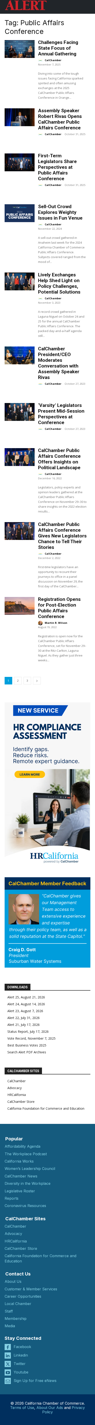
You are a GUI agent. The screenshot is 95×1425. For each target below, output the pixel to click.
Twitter (20, 1363)
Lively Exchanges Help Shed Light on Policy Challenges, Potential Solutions (59, 283)
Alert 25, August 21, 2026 (26, 997)
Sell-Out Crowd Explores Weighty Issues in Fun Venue (60, 212)
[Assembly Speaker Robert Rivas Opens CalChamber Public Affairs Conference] (20, 117)
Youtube (21, 1372)
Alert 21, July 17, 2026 (23, 1024)
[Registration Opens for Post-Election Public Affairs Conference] (20, 606)
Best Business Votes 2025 (26, 1045)
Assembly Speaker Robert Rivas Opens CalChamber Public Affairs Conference (60, 119)
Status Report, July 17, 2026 (28, 1031)
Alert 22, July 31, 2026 (23, 1018)
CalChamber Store (21, 1101)
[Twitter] (8, 1364)
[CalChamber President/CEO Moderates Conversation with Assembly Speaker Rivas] (20, 355)
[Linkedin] (8, 1355)
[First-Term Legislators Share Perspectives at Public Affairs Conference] (20, 162)
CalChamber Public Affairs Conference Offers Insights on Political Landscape (59, 459)
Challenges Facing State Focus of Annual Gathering (58, 48)
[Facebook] (8, 1347)
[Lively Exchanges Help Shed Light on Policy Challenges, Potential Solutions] (20, 281)
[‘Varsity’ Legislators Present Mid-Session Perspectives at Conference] (20, 412)
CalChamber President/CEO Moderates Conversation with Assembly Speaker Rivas (58, 363)
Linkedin (21, 1355)
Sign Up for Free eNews (35, 1380)
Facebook (22, 1346)
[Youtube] (8, 1372)
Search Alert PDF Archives (26, 1052)
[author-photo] (41, 60)
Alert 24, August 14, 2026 (26, 1004)
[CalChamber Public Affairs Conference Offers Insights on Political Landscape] (20, 457)
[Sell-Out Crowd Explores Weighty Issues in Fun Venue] (20, 213)
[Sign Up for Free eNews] (8, 1381)
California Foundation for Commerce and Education (45, 1108)
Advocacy (14, 1088)
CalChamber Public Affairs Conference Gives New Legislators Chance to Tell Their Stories (62, 536)
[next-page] (37, 680)
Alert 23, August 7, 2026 (25, 1011)
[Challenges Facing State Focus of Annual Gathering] (20, 49)
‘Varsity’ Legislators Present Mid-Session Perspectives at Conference (61, 414)
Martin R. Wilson (56, 622)
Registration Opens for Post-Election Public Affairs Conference (59, 608)
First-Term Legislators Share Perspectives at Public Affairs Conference (57, 167)
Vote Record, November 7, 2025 (31, 1038)
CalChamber (53, 60)
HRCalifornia (16, 1095)
